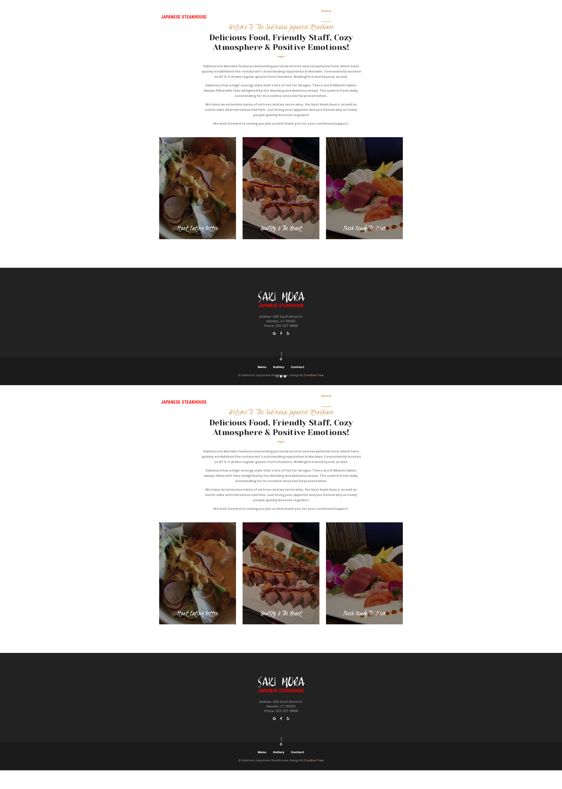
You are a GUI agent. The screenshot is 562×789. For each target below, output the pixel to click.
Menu (343, 11)
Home (326, 11)
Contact (297, 367)
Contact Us (386, 11)
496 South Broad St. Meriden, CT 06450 (285, 318)
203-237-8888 (287, 326)
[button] (277, 376)
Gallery (362, 11)
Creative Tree (314, 760)
